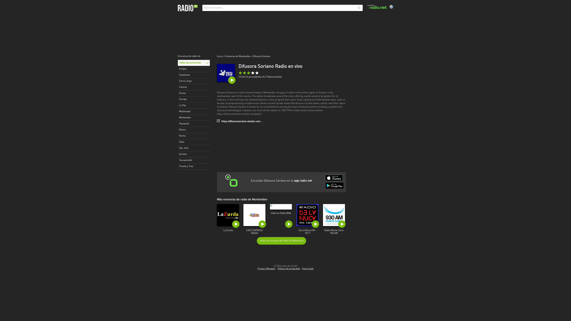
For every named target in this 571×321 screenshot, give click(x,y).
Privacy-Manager (266, 269)
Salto (181, 142)
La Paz (182, 105)
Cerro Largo (185, 81)
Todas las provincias (190, 63)
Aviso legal (307, 269)
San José (183, 148)
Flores (182, 93)
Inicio (220, 56)
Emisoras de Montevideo (237, 56)
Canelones (184, 75)
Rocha (182, 136)
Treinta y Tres (186, 166)
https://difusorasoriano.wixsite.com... (241, 121)
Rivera (182, 130)
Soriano (183, 154)
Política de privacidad (289, 269)
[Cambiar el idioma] (391, 7)
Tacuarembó (185, 160)
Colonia (183, 87)
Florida (182, 99)
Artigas (183, 69)
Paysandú (184, 124)
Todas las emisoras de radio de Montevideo (281, 241)
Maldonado (184, 111)
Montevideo (185, 118)
